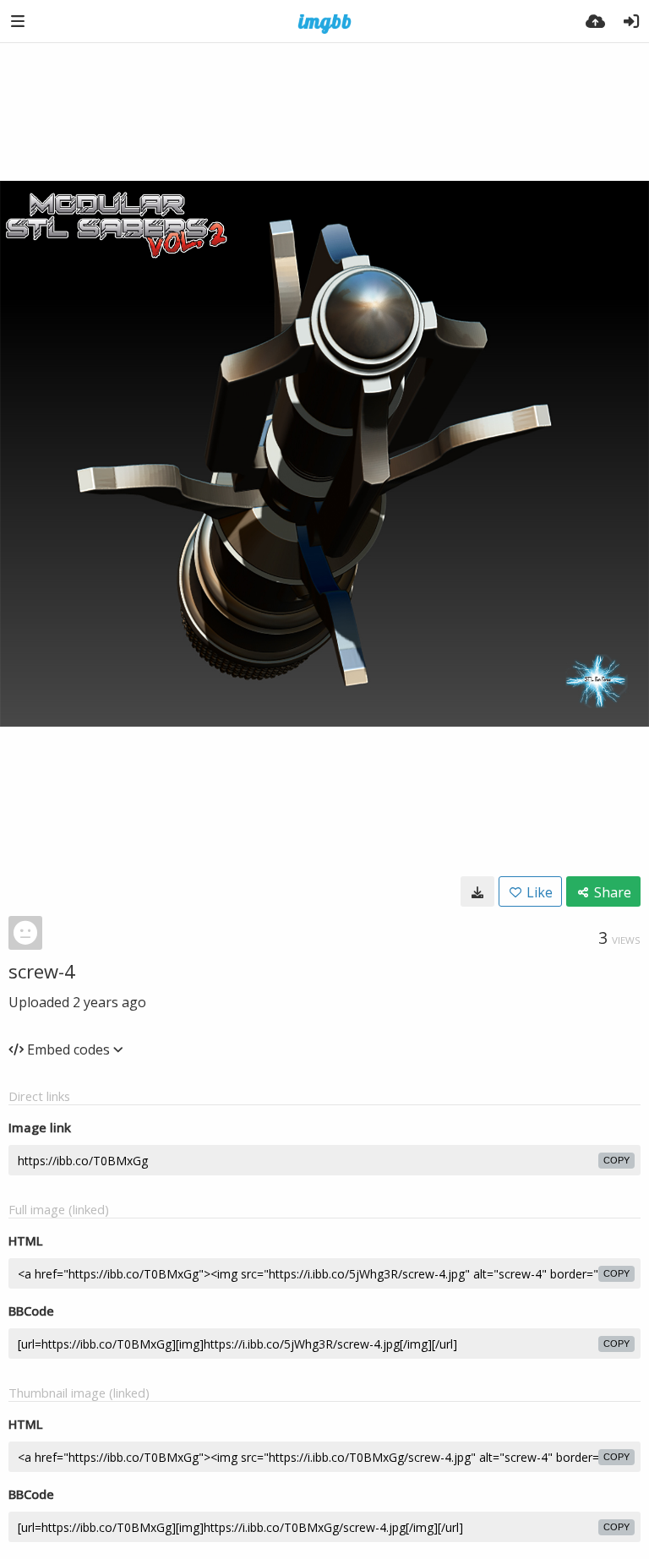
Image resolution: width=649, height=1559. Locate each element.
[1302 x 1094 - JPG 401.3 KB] (477, 891)
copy (616, 1160)
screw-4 (41, 971)
